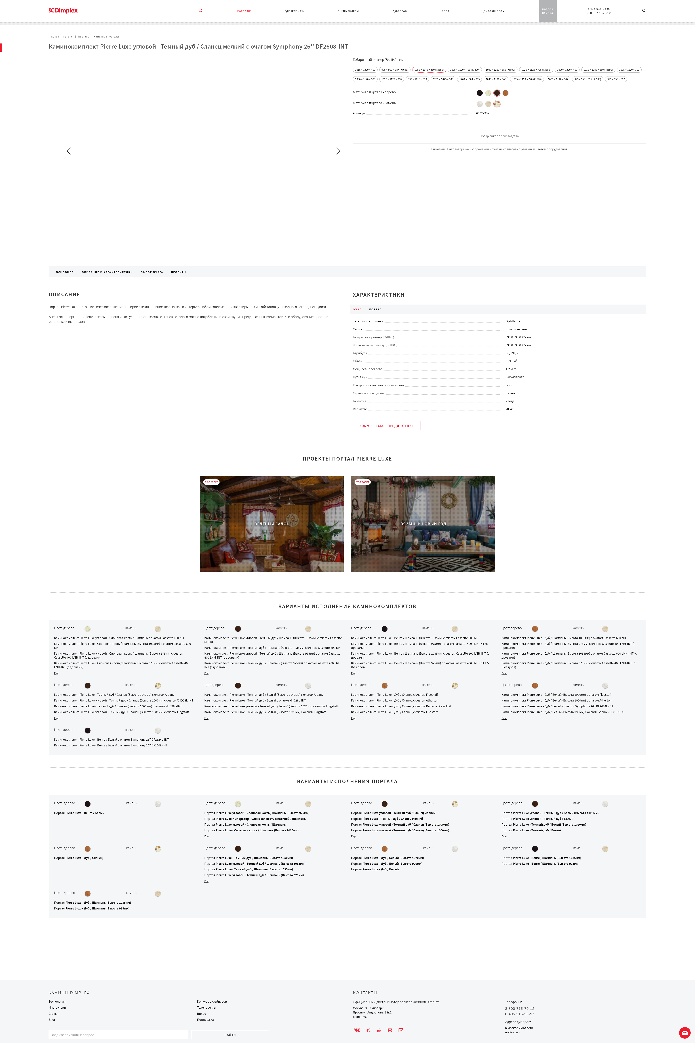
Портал (79, 813)
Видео (201, 1014)
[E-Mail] (401, 1030)
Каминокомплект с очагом (119, 638)
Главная (54, 36)
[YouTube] (379, 1030)
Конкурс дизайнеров (212, 1002)
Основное (65, 272)
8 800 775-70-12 (599, 13)
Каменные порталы (106, 36)
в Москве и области (519, 1028)
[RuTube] (390, 1030)
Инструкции (57, 1007)
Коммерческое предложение (386, 426)
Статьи (53, 1014)
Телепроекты (206, 1007)
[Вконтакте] (357, 1030)
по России (512, 1032)
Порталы (84, 36)
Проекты (178, 272)
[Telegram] (368, 1030)
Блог (52, 1020)
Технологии (57, 1002)
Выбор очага (152, 272)
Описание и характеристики (107, 272)
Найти (230, 1035)
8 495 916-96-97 (599, 8)
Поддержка (205, 1020)
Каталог (68, 36)
